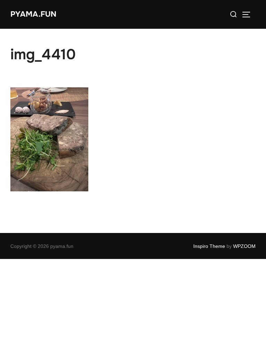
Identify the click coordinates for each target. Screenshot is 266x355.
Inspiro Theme (209, 246)
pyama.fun (33, 14)
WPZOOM (244, 246)
